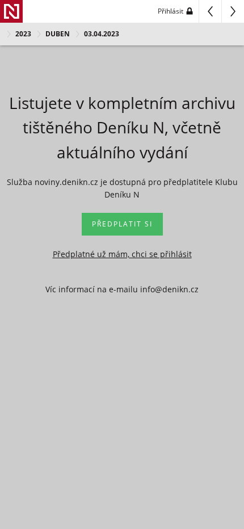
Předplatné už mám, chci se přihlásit (122, 254)
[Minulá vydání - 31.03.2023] (210, 11)
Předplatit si (122, 224)
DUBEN (57, 34)
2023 (23, 34)
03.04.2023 (101, 34)
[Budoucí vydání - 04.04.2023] (232, 11)
